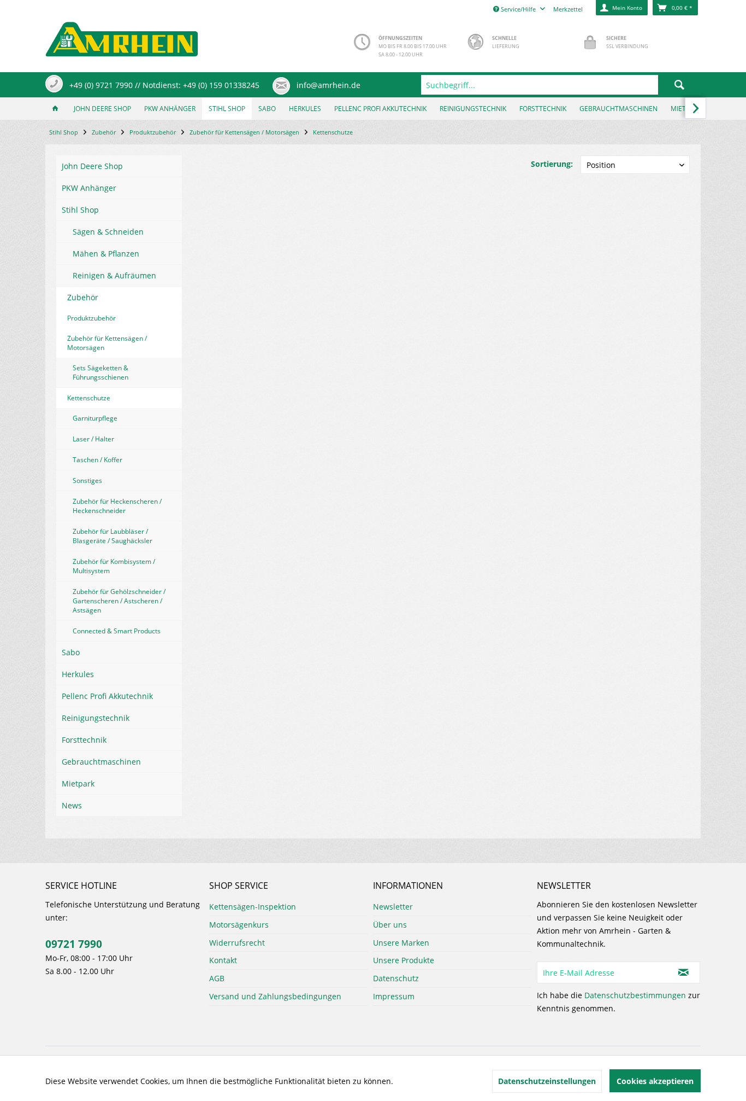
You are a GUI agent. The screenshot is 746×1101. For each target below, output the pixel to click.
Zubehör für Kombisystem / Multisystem (114, 566)
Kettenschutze (88, 398)
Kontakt (223, 960)
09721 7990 (73, 944)
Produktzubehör (91, 318)
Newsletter (393, 906)
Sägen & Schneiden (108, 231)
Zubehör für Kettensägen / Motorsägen (107, 343)
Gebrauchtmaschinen (101, 761)
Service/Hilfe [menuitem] (518, 9)
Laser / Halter (93, 439)
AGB (216, 978)
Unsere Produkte (403, 960)
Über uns (390, 924)
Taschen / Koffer (97, 459)
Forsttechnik (84, 740)
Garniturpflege (95, 418)
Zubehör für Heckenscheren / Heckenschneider (117, 506)
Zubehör (82, 297)
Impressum (394, 996)
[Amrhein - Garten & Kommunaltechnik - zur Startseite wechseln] (121, 36)
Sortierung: (552, 164)
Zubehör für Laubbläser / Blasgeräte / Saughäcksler (112, 536)
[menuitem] (561, 85)
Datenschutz (396, 978)
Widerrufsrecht (237, 942)
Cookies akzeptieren (655, 1081)
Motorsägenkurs (239, 924)
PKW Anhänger (89, 188)
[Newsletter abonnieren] (683, 972)
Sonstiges (87, 480)
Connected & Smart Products (117, 631)
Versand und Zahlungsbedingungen (275, 996)
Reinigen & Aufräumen (114, 275)
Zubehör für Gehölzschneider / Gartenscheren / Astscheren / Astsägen (119, 601)
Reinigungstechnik (95, 718)
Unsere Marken (401, 942)
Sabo (71, 652)
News (72, 805)
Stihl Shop (80, 210)
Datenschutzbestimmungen (635, 995)
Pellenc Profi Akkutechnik (107, 696)
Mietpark (78, 783)
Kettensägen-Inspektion (252, 906)
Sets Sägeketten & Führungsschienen (100, 372)
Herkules (78, 674)
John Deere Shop (92, 166)
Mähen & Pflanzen (106, 253)
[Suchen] (679, 85)
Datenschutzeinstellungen (547, 1081)
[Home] (55, 108)
